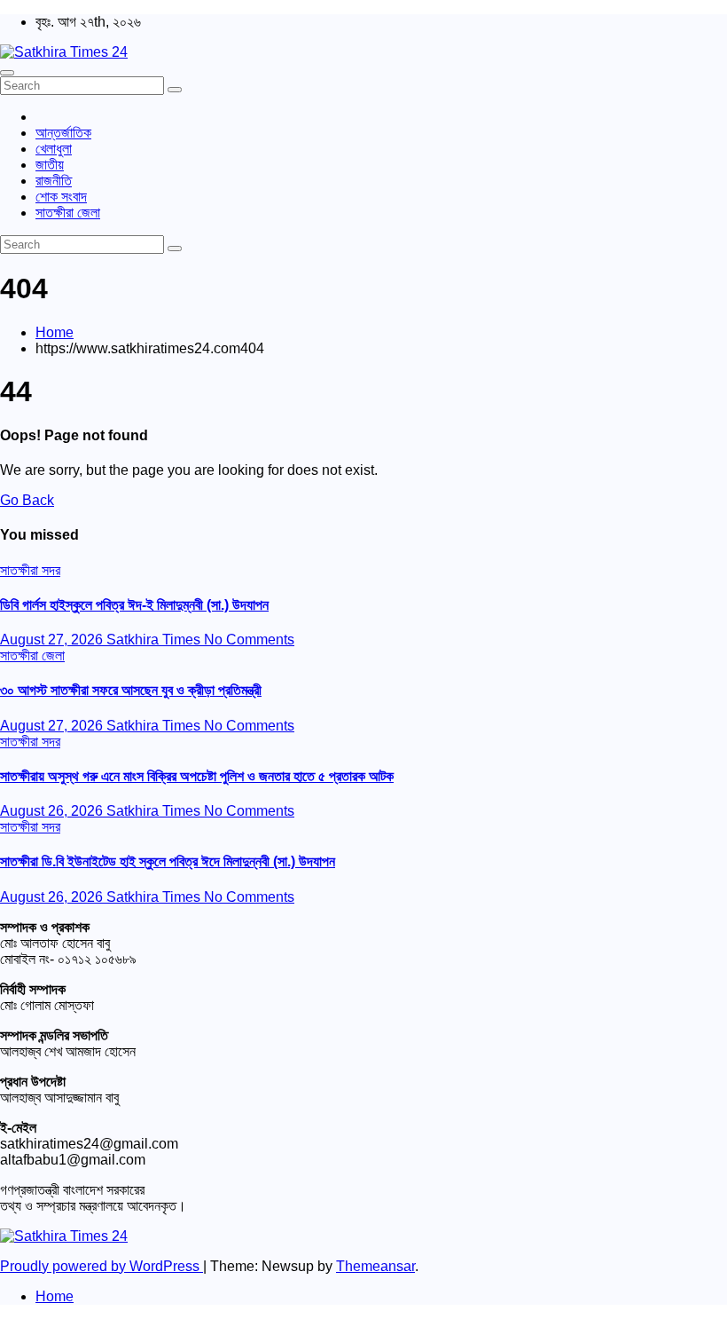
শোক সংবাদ (61, 196)
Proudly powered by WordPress (101, 1266)
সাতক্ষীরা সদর (30, 570)
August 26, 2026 (53, 810)
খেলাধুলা (53, 148)
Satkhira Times (155, 639)
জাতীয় (49, 164)
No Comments (249, 639)
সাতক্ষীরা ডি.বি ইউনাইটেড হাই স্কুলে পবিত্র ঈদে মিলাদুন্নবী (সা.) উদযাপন (167, 861)
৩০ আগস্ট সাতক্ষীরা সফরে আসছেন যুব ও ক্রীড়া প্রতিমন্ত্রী (131, 690)
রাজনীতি (53, 180)
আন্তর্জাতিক (63, 132)
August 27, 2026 (53, 639)
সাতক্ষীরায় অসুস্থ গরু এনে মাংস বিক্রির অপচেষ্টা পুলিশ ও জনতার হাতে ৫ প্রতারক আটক (197, 776)
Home (54, 332)
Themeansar (375, 1266)
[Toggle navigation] (7, 72)
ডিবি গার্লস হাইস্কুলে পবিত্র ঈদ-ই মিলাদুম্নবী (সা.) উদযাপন (134, 604)
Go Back (27, 500)
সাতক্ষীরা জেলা (67, 212)
